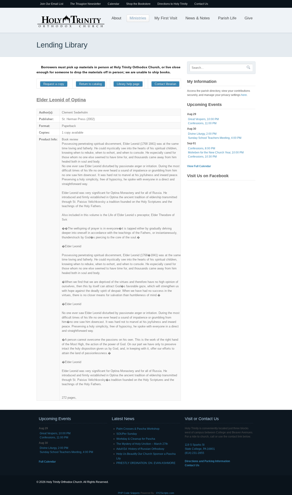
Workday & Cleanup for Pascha (135, 438)
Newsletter (85, 3)
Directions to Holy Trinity (172, 3)
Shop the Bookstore (138, 3)
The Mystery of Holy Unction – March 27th (142, 443)
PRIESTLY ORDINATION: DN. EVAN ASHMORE (145, 463)
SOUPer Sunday (126, 433)
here (244, 95)
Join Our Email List (51, 3)
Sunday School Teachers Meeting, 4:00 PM (214, 138)
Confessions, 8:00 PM (201, 148)
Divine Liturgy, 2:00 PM (202, 133)
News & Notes (197, 18)
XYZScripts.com (165, 493)
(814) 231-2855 (194, 453)
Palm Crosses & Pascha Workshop (137, 428)
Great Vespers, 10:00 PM (203, 119)
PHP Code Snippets (129, 493)
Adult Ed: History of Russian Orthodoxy (140, 448)
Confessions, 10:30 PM (202, 156)
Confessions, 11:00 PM (202, 123)
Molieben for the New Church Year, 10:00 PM (216, 152)
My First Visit (165, 18)
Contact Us (201, 3)
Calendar (113, 3)
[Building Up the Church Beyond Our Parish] (70, 27)
